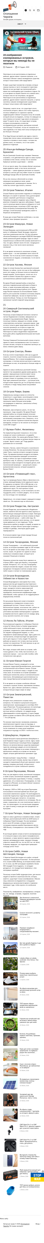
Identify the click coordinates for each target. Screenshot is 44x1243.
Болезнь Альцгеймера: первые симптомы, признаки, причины (30, 1035)
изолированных (28, 892)
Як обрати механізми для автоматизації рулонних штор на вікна (30, 990)
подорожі (26, 894)
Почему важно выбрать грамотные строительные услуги (29, 975)
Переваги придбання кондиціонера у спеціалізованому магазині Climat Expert (29, 930)
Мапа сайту (4, 1218)
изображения (17, 892)
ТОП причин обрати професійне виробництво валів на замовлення (28, 1005)
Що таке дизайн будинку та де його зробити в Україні (30, 944)
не (7, 894)
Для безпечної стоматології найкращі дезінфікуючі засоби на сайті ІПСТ (30, 899)
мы (4, 894)
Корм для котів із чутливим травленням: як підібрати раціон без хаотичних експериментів (29, 1051)
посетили (33, 894)
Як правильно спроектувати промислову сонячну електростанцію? (29, 1081)
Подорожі (9, 67)
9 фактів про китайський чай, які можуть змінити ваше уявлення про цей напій (30, 1020)
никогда (11, 894)
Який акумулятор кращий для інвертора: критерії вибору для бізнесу (30, 1171)
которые (37, 892)
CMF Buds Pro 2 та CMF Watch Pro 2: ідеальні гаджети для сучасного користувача (30, 1126)
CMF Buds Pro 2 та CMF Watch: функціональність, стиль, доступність (28, 1141)
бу (11, 892)
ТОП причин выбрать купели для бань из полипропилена (30, 1186)
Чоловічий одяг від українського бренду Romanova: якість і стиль (28, 1096)
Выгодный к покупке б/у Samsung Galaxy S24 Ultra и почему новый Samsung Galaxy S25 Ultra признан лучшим (29, 1158)
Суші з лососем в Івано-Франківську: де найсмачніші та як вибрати (30, 1066)
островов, (18, 894)
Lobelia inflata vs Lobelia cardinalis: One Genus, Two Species (29, 960)
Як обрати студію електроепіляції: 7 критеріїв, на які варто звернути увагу (29, 1111)
